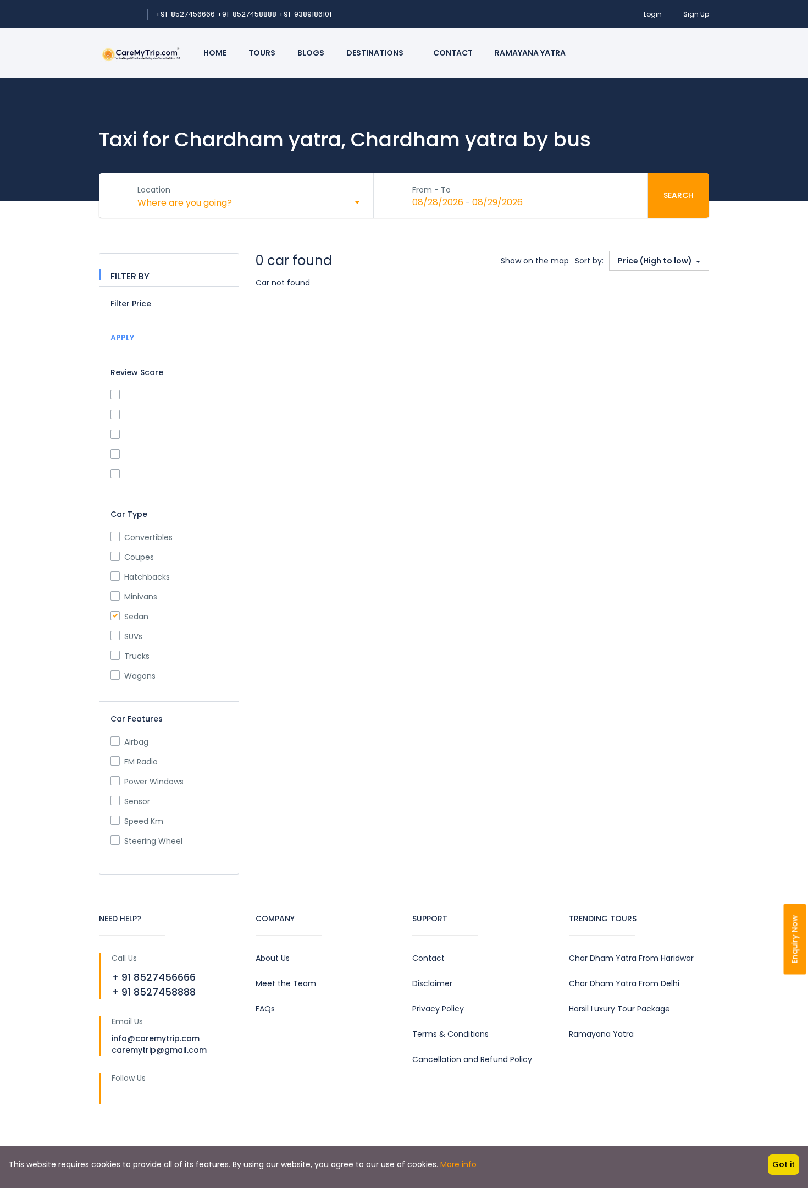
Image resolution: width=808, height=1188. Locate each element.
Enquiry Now (794, 939)
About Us (273, 958)
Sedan (136, 616)
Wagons (140, 675)
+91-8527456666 (185, 14)
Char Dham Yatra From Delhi (624, 983)
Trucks (137, 656)
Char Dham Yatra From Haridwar (631, 958)
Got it (783, 1164)
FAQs (265, 1008)
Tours (261, 52)
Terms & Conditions (450, 1034)
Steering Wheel (153, 840)
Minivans (140, 596)
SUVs (133, 636)
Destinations (375, 52)
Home (214, 52)
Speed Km (143, 821)
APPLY (122, 337)
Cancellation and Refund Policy (472, 1059)
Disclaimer (432, 983)
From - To (431, 189)
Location (153, 189)
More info (458, 1164)
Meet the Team (286, 983)
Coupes (139, 557)
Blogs (310, 52)
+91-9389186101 (305, 14)
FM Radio (141, 761)
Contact (453, 52)
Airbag (136, 741)
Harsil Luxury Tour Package (619, 1008)
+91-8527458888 (246, 14)
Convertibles (148, 537)
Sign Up (696, 14)
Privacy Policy (438, 1008)
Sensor (137, 801)
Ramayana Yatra (530, 52)
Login (653, 14)
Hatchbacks (147, 576)
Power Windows (154, 781)
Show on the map (535, 260)
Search (678, 195)
